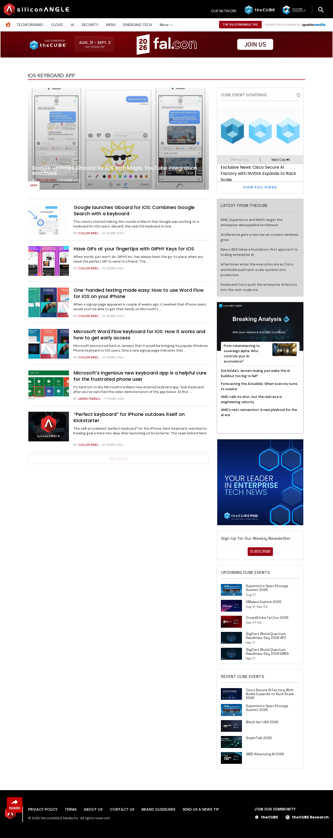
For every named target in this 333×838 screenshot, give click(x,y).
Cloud (57, 24)
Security (90, 24)
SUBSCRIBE (260, 551)
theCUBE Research (310, 817)
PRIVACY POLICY (42, 809)
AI (72, 24)
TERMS (70, 809)
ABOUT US (93, 809)
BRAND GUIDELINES (158, 809)
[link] (118, 140)
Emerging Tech (137, 24)
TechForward (30, 24)
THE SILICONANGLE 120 (240, 24)
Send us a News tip (201, 809)
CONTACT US (122, 809)
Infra (111, 24)
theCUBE (269, 817)
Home (9, 22)
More (164, 24)
